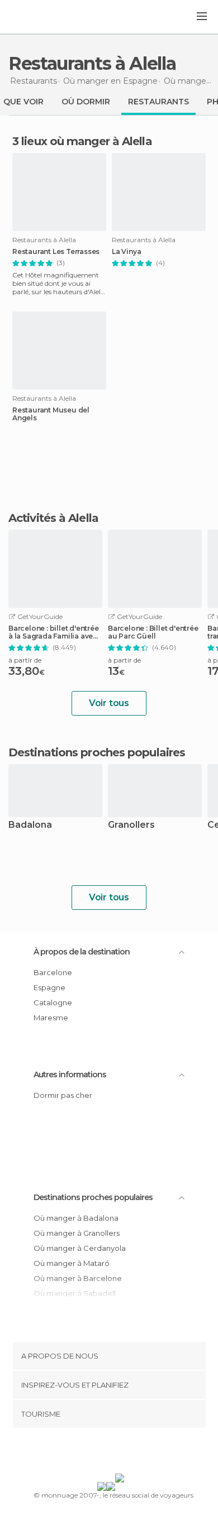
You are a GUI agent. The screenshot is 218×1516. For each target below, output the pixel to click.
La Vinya (126, 252)
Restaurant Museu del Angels (50, 414)
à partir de (24, 660)
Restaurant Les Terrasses (55, 252)
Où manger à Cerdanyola (80, 1248)
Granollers (131, 825)
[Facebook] (91, 1453)
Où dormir (85, 102)
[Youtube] (135, 1453)
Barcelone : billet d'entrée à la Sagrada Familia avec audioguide (53, 632)
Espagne (49, 987)
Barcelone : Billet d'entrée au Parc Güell (153, 632)
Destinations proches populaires (96, 752)
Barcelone (53, 972)
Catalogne (53, 1002)
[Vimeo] (120, 1453)
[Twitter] (106, 1453)
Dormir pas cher (63, 1095)
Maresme (51, 1017)
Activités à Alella (53, 518)
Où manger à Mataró (72, 1263)
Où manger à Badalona (76, 1217)
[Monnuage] (38, 17)
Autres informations (70, 1074)
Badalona (30, 825)
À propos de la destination (82, 952)
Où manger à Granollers (77, 1233)
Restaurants (158, 102)
